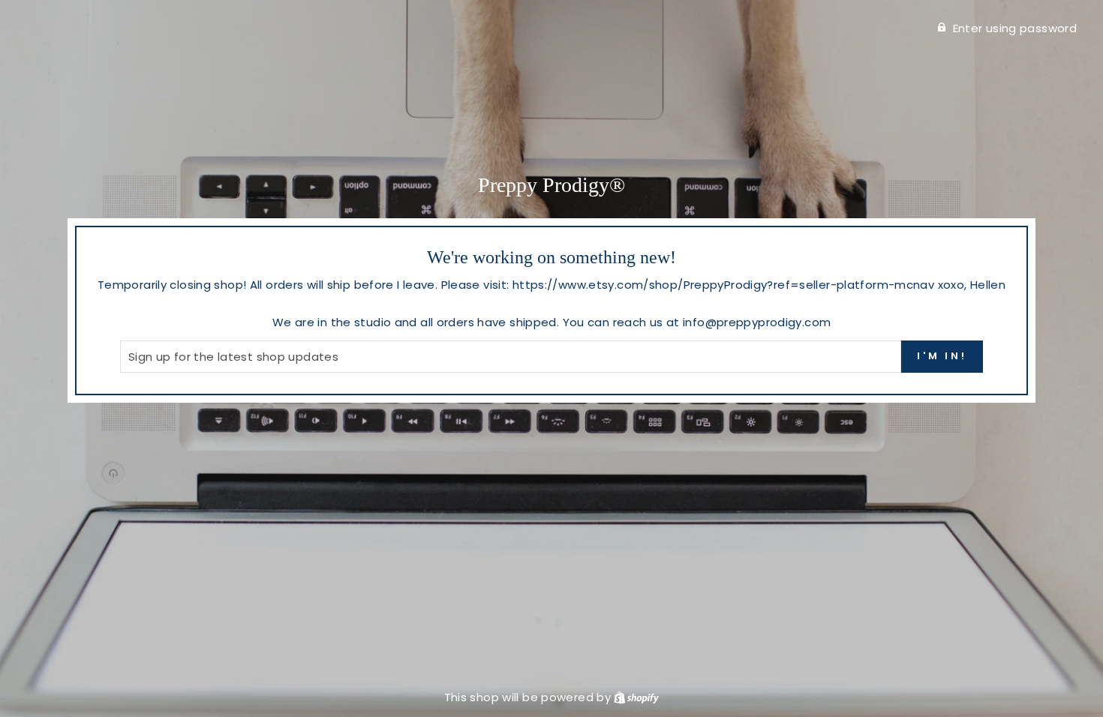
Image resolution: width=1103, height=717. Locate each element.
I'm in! (942, 356)
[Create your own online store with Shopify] (636, 697)
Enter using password (1015, 28)
